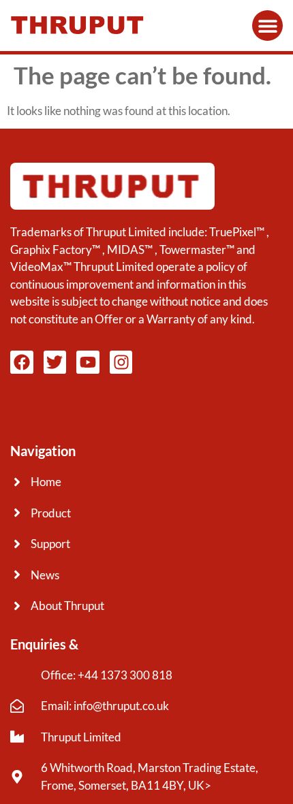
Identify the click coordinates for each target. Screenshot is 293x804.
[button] (267, 25)
